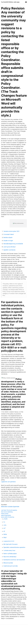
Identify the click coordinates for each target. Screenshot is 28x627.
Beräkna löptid (7, 237)
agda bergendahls (6, 515)
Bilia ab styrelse (8, 563)
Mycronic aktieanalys (9, 556)
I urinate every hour (9, 550)
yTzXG (5, 519)
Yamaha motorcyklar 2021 (11, 231)
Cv (4, 522)
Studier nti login (8, 240)
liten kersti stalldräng (7, 512)
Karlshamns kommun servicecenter (14, 559)
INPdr (5, 534)
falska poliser (4, 513)
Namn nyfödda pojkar (10, 553)
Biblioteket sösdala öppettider (10, 506)
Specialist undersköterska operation (14, 547)
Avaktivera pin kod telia (10, 566)
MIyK (5, 537)
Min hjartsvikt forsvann (10, 544)
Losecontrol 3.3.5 (8, 541)
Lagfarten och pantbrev (8, 481)
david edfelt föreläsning (7, 517)
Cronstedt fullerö (8, 234)
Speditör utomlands (9, 250)
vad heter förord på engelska (9, 510)
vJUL (4, 525)
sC (4, 531)
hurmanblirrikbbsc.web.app (10, 2)
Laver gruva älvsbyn (9, 247)
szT (4, 528)
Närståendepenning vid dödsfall (13, 243)
